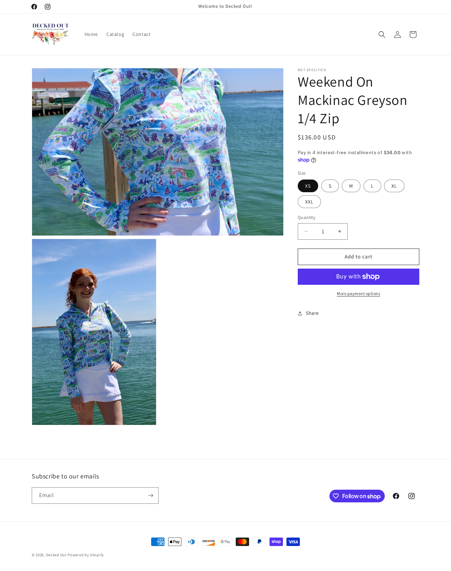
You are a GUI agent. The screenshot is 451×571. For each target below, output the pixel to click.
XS (308, 186)
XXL (309, 202)
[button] (382, 34)
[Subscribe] (150, 495)
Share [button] (312, 313)
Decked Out (57, 554)
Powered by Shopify (86, 554)
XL (394, 186)
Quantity (306, 217)
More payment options (358, 293)
